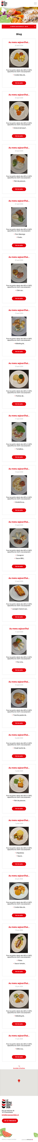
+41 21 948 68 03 (10, 1121)
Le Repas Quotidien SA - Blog (19, 26)
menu (35, 3)
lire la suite (19, 83)
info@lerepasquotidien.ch (10, 1115)
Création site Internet (27, 1139)
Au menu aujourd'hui (19, 628)
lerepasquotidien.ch (5, 3)
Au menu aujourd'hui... (19, 42)
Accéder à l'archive (19, 1068)
